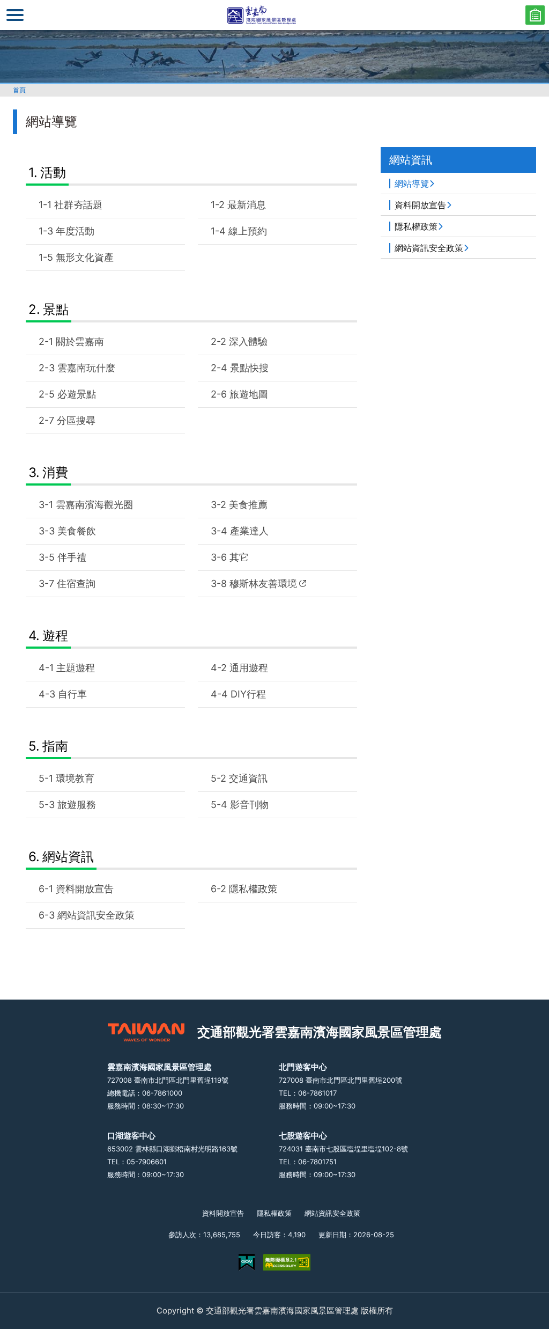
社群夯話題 (78, 204)
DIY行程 (248, 694)
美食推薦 (248, 504)
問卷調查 (535, 15)
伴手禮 (71, 557)
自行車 (72, 694)
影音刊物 (249, 804)
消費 (55, 472)
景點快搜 (249, 367)
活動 (53, 172)
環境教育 (75, 778)
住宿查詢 (76, 583)
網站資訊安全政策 (96, 915)
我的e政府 (247, 1262)
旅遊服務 (76, 804)
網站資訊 (68, 856)
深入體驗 (248, 341)
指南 (55, 746)
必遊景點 (76, 394)
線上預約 (247, 231)
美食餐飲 (76, 531)
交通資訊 (248, 778)
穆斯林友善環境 (263, 583)
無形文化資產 (85, 257)
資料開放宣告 (85, 888)
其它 (239, 557)
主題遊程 (75, 667)
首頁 (19, 90)
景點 (56, 309)
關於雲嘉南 (80, 341)
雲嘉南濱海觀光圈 (94, 504)
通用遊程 (248, 667)
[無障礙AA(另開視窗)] (286, 1262)
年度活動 (75, 231)
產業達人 (249, 531)
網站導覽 (412, 183)
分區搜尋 (76, 420)
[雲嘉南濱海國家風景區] (274, 15)
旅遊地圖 (248, 394)
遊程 (55, 635)
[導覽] (15, 15)
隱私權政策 (253, 888)
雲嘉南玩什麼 (86, 367)
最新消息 (246, 204)
